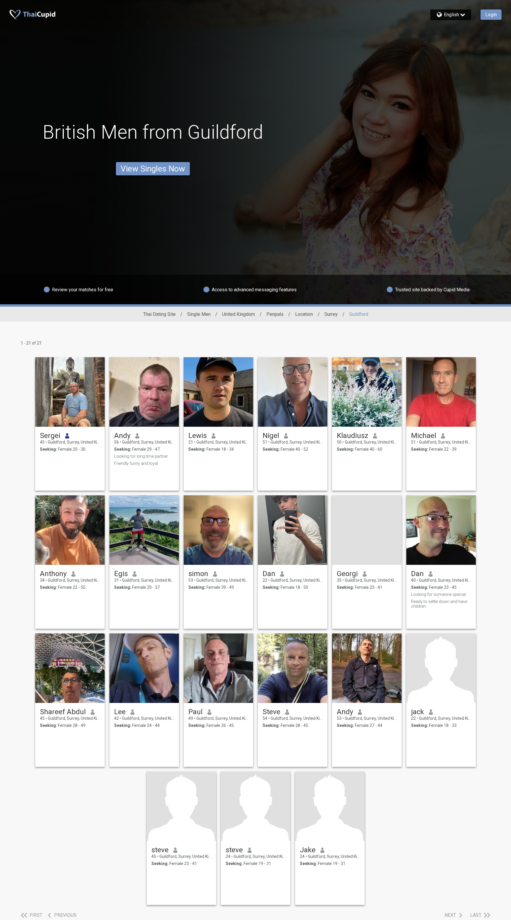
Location (304, 314)
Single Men (199, 314)
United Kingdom (238, 314)
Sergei (50, 435)
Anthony (53, 574)
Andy (122, 435)
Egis (121, 574)
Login (491, 14)
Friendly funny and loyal (136, 463)
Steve (271, 712)
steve (160, 850)
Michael (423, 435)
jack (417, 712)
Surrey (331, 314)
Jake (308, 850)
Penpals (275, 314)
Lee (120, 712)
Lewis (197, 435)
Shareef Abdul (63, 712)
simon (198, 574)
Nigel (271, 435)
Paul (195, 712)
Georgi (347, 574)
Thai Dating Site (159, 314)
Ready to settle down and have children (439, 604)
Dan (269, 574)
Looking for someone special (438, 594)
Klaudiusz (352, 435)
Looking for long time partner (141, 456)
